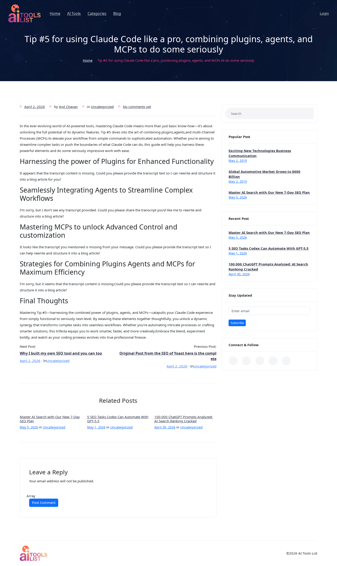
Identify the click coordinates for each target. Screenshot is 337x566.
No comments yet (137, 106)
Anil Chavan (68, 106)
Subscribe (237, 323)
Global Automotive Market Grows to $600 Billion (264, 174)
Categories (97, 13)
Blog (117, 13)
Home (55, 13)
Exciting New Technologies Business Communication (260, 153)
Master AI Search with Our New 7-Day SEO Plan (50, 418)
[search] (307, 113)
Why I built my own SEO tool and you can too (61, 353)
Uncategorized (102, 106)
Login (324, 13)
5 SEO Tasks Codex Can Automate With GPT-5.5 (117, 418)
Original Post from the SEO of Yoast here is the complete (167, 356)
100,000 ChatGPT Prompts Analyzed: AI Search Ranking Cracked (183, 418)
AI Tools (74, 13)
